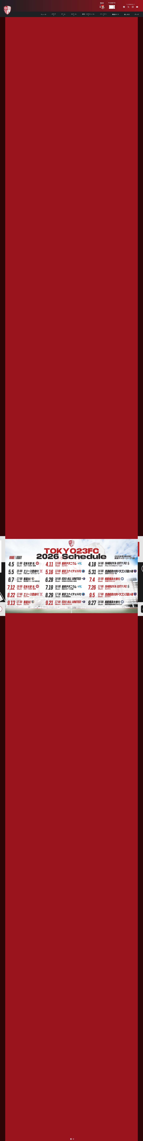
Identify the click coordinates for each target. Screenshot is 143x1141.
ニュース (43, 14)
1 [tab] (70, 1139)
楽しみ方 (127, 14)
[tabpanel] (71, 570)
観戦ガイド (115, 14)
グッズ (137, 14)
